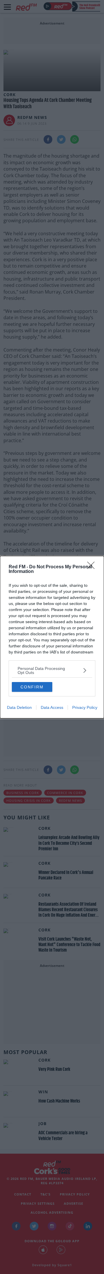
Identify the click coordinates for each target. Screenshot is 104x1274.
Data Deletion (19, 707)
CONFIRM (32, 687)
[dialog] (52, 637)
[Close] (92, 567)
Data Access (52, 707)
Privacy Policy (84, 707)
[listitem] (52, 670)
